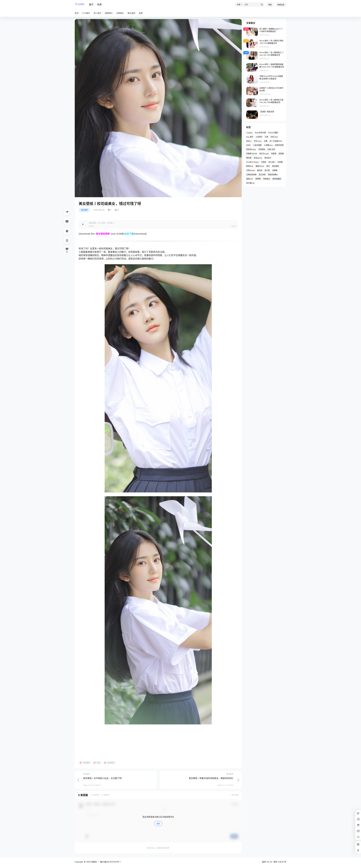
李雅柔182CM (251, 154)
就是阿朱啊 (279, 145)
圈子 (91, 4)
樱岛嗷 (248, 158)
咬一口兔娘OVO (276, 141)
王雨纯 (263, 162)
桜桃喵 (281, 154)
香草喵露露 (276, 179)
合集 (265, 141)
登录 (270, 5)
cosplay (249, 133)
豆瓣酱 (274, 170)
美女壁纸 (275, 166)
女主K (248, 145)
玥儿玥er (271, 162)
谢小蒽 (267, 170)
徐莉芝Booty (251, 149)
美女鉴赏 (84, 210)
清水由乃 (267, 158)
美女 (268, 166)
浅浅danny (258, 158)
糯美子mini (260, 166)
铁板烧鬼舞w (273, 175)
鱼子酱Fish (250, 183)
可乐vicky (258, 141)
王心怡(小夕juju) (252, 162)
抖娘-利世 (271, 149)
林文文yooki (264, 154)
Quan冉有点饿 (260, 133)
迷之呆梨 (262, 175)
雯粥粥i (258, 179)
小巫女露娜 (257, 145)
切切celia (274, 137)
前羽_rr (248, 141)
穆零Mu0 (249, 166)
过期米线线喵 (251, 175)
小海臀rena (268, 145)
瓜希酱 (280, 162)
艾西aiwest (250, 170)
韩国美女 (266, 179)
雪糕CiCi (249, 179)
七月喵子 (259, 137)
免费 (99, 4)
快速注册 (280, 5)
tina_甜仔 (249, 137)
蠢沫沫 (259, 170)
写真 (266, 137)
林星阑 (273, 154)
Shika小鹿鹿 (273, 133)
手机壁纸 (261, 149)
